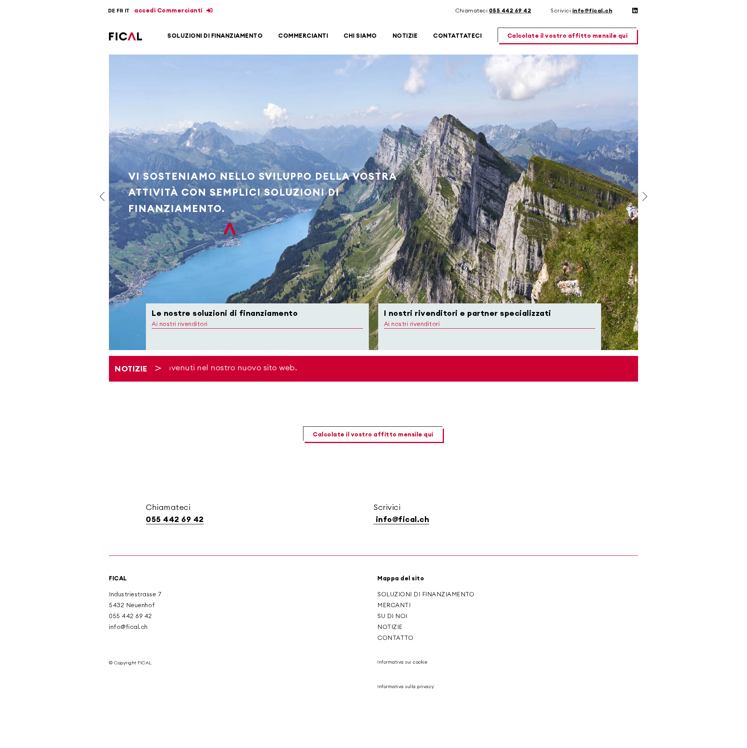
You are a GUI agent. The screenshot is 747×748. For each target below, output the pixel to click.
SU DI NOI (392, 616)
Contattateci (457, 35)
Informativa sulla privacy (405, 686)
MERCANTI (393, 605)
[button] (568, 36)
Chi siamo (360, 35)
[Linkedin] (635, 10)
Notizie (405, 35)
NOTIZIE (390, 627)
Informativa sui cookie (402, 662)
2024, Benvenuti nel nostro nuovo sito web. (203, 367)
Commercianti (303, 35)
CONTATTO (395, 637)
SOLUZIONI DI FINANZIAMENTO (425, 594)
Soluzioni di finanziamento (215, 35)
